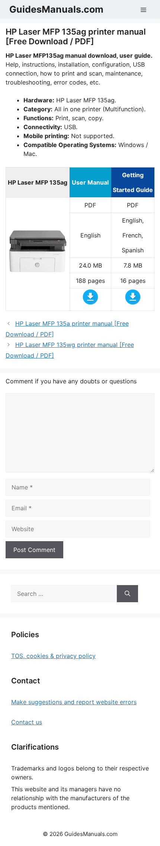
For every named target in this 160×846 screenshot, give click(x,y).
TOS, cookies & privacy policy (53, 656)
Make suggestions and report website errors (74, 702)
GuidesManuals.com (56, 9)
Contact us (26, 722)
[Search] (127, 593)
